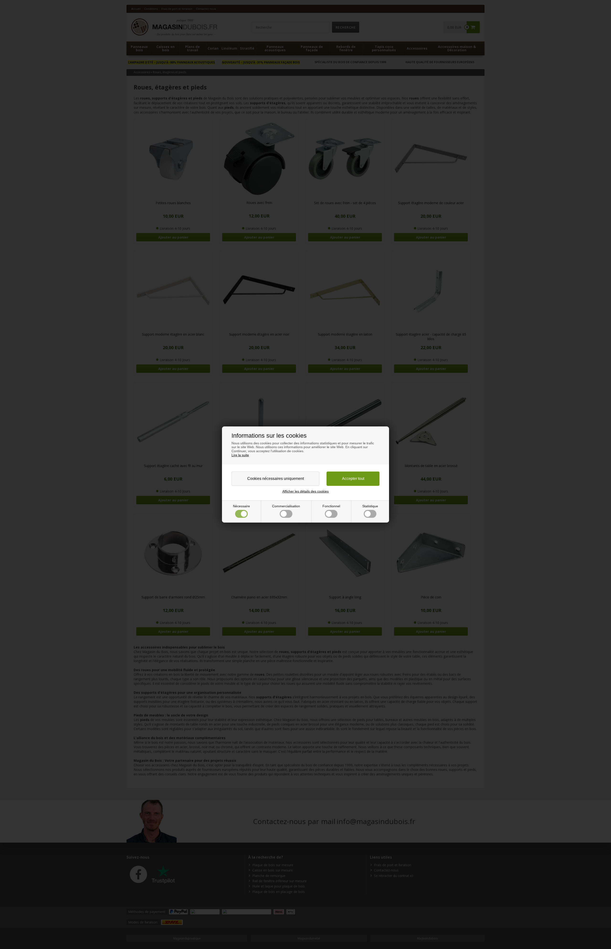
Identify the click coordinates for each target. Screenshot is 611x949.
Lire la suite (240, 455)
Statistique (370, 506)
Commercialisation (286, 506)
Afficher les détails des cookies (305, 491)
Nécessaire (241, 506)
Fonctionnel (331, 506)
